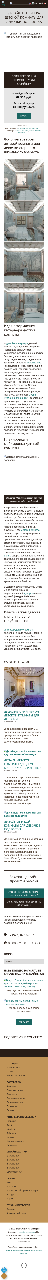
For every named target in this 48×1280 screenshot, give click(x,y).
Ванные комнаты (15, 1141)
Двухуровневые (15, 1172)
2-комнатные (13, 1160)
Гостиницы (12, 1106)
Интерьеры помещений (21, 1117)
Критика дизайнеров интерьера (22, 1190)
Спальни (11, 1129)
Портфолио (14, 1082)
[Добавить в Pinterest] (17, 1042)
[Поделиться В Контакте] (6, 1042)
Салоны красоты (15, 1102)
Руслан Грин (23, 128)
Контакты (11, 1186)
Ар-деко (11, 1209)
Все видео (24, 1022)
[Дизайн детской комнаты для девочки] (24, 239)
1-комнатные (13, 1156)
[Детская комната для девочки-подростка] (24, 198)
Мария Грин (33, 128)
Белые (7, 555)
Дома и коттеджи (15, 1090)
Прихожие (12, 1145)
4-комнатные (13, 1168)
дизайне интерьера (17, 343)
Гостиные (11, 1121)
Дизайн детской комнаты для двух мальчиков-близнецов (22, 764)
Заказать (24, 115)
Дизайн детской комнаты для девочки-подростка (22, 825)
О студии (12, 1063)
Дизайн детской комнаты (29, 132)
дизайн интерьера (27, 1232)
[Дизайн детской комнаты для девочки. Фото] (24, 280)
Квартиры (11, 1086)
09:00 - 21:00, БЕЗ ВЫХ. (24, 943)
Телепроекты (13, 1067)
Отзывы (11, 1071)
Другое (11, 1178)
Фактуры (11, 1194)
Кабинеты (11, 1133)
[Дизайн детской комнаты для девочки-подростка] (24, 814)
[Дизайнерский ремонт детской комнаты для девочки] (24, 687)
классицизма (34, 362)
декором (29, 593)
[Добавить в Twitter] (12, 1042)
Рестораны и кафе (16, 1098)
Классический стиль (16, 1213)
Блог (9, 1182)
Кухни (9, 1125)
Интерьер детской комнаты (19, 629)
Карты (10, 1198)
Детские (11, 1137)
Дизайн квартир (17, 1152)
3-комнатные (13, 1164)
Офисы (10, 1110)
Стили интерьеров (18, 1205)
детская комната (30, 530)
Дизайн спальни (22, 131)
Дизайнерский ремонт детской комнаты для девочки (22, 715)
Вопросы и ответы (16, 1075)
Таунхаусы (12, 1094)
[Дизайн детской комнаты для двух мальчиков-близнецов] (24, 753)
